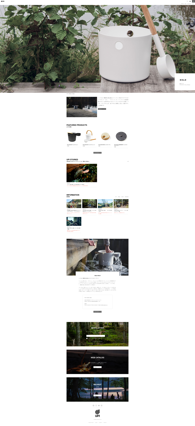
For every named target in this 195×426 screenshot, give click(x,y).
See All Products (96, 152)
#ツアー (79, 212)
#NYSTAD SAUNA (85, 185)
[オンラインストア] (190, 1)
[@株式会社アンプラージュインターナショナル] (101, 405)
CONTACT (100, 422)
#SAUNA (71, 185)
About (193, 3)
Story (185, 3)
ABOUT (96, 422)
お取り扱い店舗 (96, 311)
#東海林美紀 (74, 185)
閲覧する (95, 367)
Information (189, 3)
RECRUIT (105, 422)
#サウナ (68, 185)
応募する (95, 395)
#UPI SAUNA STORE (93, 212)
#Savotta (77, 185)
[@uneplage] (93, 405)
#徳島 (68, 230)
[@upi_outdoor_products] (96, 405)
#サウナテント (69, 212)
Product (182, 3)
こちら (101, 341)
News (119, 196)
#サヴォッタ (80, 185)
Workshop (126, 196)
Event (123, 196)
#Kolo (86, 212)
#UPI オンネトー (116, 212)
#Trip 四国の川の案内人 (70, 231)
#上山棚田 (99, 213)
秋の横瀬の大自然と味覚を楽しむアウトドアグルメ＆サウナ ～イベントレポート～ (74, 211)
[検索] (187, 1)
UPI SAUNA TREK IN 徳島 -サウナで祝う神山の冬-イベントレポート (90, 211)
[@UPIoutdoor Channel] (99, 405)
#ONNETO (120, 212)
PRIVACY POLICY (91, 422)
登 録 (107, 335)
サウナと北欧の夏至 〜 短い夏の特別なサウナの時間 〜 (76, 184)
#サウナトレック (69, 213)
